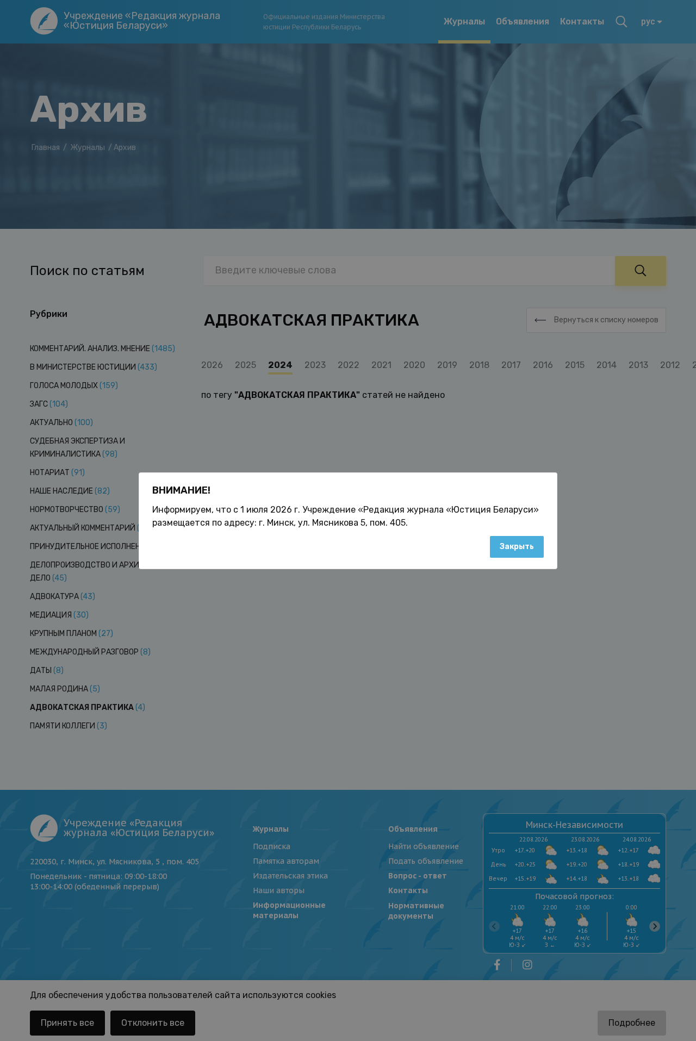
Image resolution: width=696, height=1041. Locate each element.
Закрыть (517, 546)
